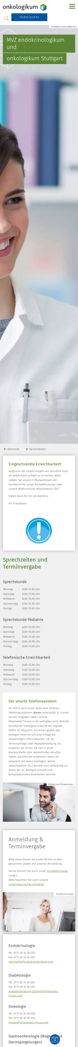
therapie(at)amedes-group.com (28, 1022)
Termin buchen (29, 17)
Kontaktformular (57, 871)
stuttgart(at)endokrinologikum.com (31, 961)
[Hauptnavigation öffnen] (72, 6)
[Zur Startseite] (26, 7)
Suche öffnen (6, 18)
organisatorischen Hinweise (26, 884)
